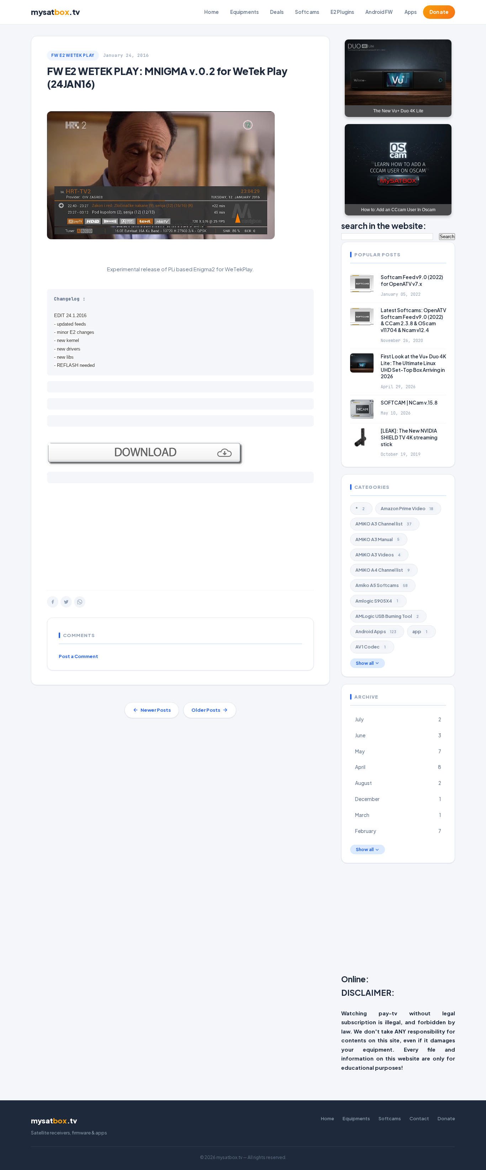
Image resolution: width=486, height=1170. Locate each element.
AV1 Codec (370, 647)
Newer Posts (156, 710)
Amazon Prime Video (407, 508)
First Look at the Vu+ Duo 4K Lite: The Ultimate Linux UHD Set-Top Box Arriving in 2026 (413, 366)
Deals (277, 12)
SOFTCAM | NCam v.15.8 (409, 403)
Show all (365, 663)
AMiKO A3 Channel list (383, 524)
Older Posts (205, 710)
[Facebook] (52, 602)
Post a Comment (78, 656)
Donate (439, 12)
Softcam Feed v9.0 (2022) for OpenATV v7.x (412, 280)
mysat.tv (55, 12)
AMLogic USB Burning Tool (387, 616)
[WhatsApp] (79, 602)
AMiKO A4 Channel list (382, 570)
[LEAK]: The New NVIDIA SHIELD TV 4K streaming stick (409, 437)
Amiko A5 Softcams (381, 585)
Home (211, 12)
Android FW (379, 12)
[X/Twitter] (66, 602)
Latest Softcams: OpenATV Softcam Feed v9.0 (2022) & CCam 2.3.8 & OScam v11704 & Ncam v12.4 (413, 320)
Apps (411, 12)
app (419, 631)
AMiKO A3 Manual (377, 539)
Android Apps (375, 631)
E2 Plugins (342, 12)
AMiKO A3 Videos (378, 554)
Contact (419, 1118)
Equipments (244, 12)
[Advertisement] (180, 533)
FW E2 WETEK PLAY (73, 55)
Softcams (307, 12)
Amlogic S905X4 (376, 601)
